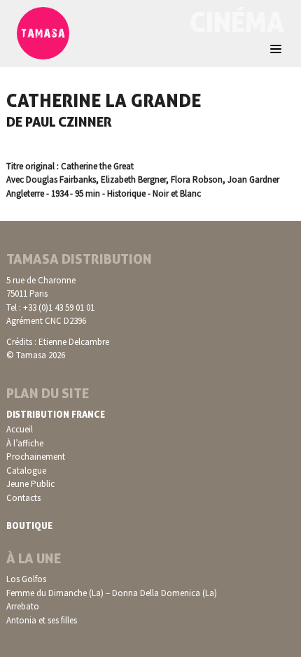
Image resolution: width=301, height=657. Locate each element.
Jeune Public (30, 484)
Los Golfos (26, 579)
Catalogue (26, 470)
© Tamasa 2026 (35, 355)
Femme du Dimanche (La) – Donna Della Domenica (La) (111, 593)
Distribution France (55, 414)
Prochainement (35, 456)
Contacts (23, 498)
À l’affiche (24, 443)
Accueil (19, 429)
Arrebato (22, 606)
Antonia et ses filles (41, 620)
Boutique (29, 525)
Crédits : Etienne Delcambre (57, 342)
